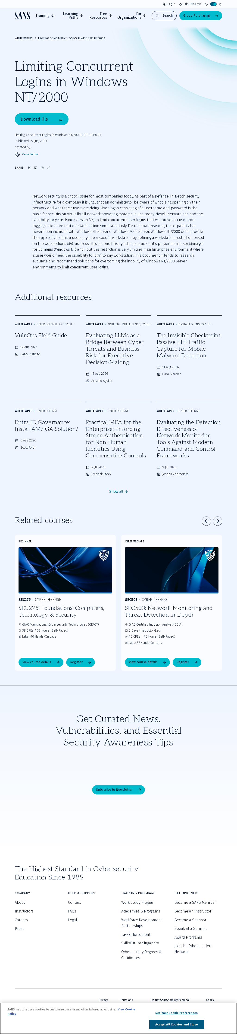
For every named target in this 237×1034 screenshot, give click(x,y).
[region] (118, 1018)
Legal (72, 920)
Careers (21, 920)
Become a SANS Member (195, 902)
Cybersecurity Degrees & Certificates (141, 955)
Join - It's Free (192, 4)
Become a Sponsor (190, 920)
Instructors (24, 911)
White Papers (24, 38)
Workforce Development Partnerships (141, 923)
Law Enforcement (135, 934)
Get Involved (186, 893)
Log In (171, 4)
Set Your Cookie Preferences (176, 1013)
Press (19, 928)
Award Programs (188, 937)
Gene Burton (30, 154)
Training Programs (138, 893)
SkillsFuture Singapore (140, 943)
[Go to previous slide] (206, 521)
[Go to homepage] (22, 15)
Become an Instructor (193, 911)
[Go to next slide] (217, 521)
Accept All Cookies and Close (176, 1024)
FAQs (72, 911)
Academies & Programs (140, 911)
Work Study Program (138, 902)
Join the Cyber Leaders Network (193, 949)
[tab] (44, 15)
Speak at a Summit (191, 928)
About (20, 902)
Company (22, 893)
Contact (74, 902)
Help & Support (82, 893)
